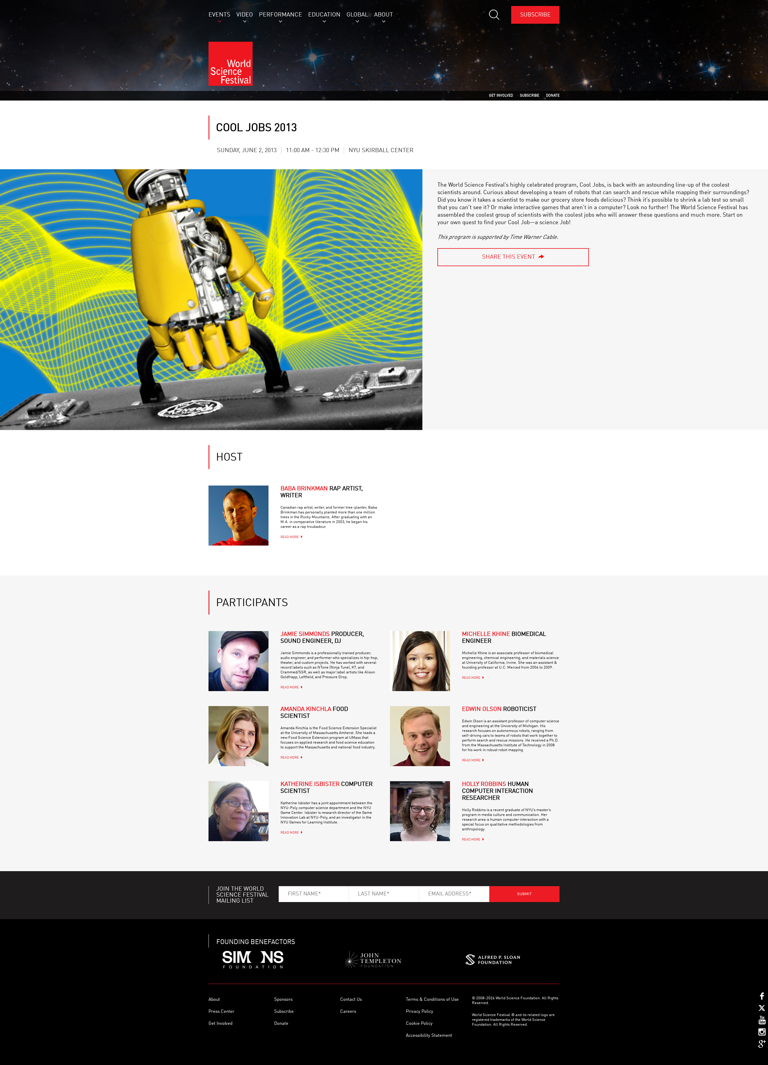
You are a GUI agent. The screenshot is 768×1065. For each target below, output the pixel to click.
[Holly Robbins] (420, 811)
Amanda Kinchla (314, 712)
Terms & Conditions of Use (432, 999)
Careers (348, 1011)
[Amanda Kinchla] (238, 736)
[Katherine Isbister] (238, 811)
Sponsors (283, 999)
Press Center (221, 1011)
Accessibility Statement (429, 1035)
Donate (281, 1023)
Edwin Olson (499, 709)
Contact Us (351, 999)
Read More (289, 537)
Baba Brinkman (321, 492)
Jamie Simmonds (322, 637)
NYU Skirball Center (381, 151)
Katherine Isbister (326, 787)
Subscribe (535, 15)
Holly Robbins (497, 791)
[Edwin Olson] (420, 736)
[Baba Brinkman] (238, 516)
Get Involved (220, 1023)
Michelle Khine (504, 637)
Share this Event (508, 257)
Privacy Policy (419, 1011)
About (214, 999)
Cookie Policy (419, 1023)
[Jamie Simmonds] (238, 661)
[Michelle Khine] (420, 661)
